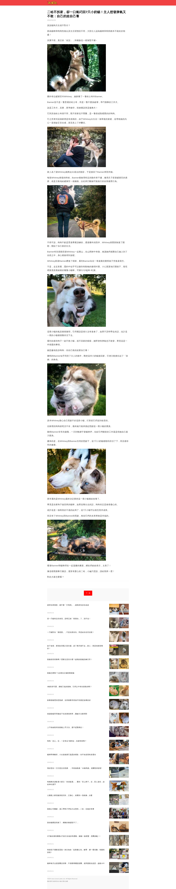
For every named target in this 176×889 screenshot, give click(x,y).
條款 (60, 881)
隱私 (63, 881)
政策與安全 (56, 881)
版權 (66, 881)
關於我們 (49, 881)
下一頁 (88, 593)
